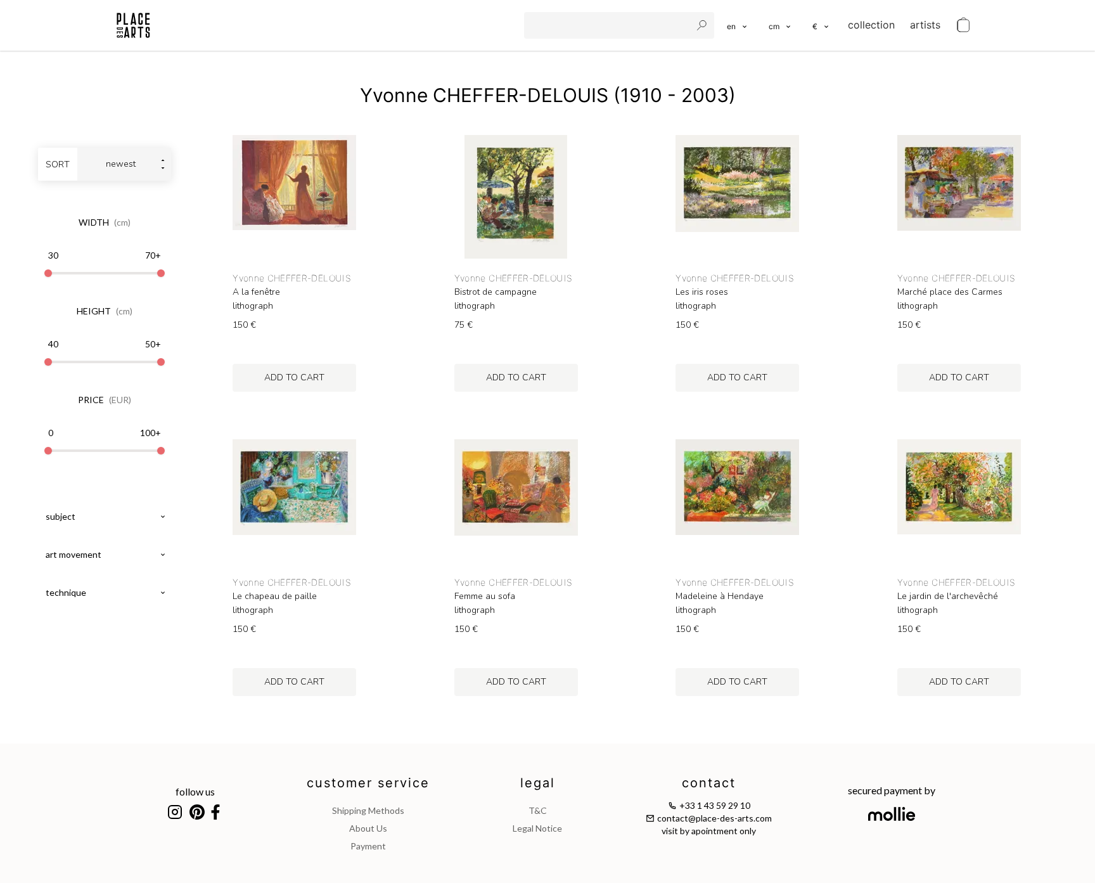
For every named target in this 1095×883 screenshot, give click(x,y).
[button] (780, 25)
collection (871, 24)
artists (925, 24)
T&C (537, 810)
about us (368, 828)
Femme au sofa (484, 596)
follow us (195, 791)
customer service (368, 782)
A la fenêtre (256, 292)
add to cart (294, 377)
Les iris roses (702, 292)
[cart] (963, 25)
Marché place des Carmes (949, 292)
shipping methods (368, 810)
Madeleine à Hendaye (720, 596)
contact (709, 782)
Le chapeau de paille (275, 596)
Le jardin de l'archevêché (947, 596)
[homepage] (133, 25)
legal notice (537, 828)
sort (58, 164)
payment (368, 846)
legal (537, 782)
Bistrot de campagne (495, 292)
